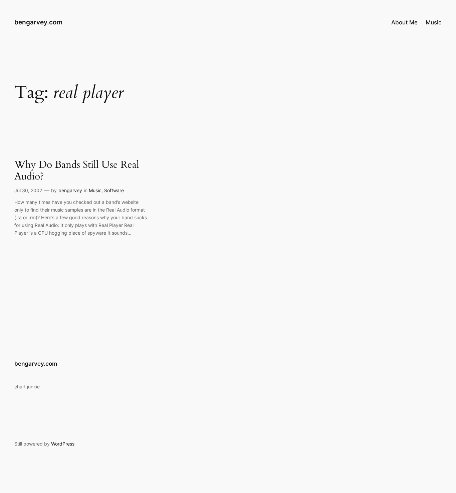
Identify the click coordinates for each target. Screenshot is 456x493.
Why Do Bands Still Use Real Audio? (76, 171)
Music (95, 190)
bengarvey (70, 190)
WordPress (62, 444)
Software (114, 190)
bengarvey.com (38, 22)
